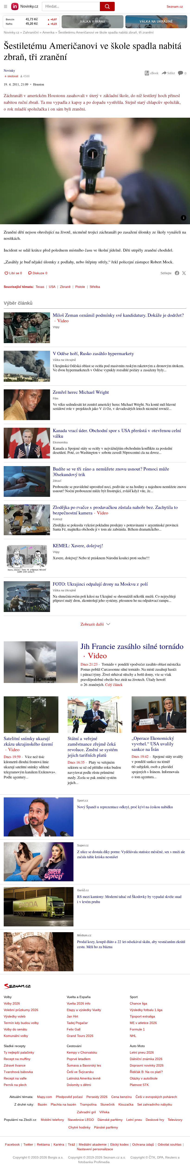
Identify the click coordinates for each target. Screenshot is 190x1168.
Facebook (12, 1144)
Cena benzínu (121, 1097)
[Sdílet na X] (184, 273)
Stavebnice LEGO (81, 1120)
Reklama (43, 1144)
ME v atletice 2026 (143, 1023)
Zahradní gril (86, 1112)
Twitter (28, 1144)
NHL (133, 1036)
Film (55, 398)
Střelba (95, 287)
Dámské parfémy (110, 1120)
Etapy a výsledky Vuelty (84, 1010)
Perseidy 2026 (97, 1097)
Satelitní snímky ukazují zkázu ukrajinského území (28, 741)
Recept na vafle (15, 1078)
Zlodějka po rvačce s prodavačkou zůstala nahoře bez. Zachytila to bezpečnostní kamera (115, 510)
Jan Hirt (72, 1016)
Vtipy (56, 327)
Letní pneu (134, 1120)
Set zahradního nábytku (154, 1104)
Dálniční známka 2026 (146, 1059)
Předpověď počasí (69, 1097)
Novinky (9, 70)
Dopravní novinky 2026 (147, 1065)
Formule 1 (137, 1029)
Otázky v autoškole (144, 1078)
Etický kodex (119, 1144)
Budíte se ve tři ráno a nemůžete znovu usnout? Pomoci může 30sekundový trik (111, 471)
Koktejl (57, 519)
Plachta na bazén (63, 1104)
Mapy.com (44, 1097)
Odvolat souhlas (169, 1144)
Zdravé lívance (14, 1065)
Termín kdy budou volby (21, 1023)
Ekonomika (60, 442)
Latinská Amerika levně (84, 1078)
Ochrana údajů (143, 1144)
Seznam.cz (175, 6)
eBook (154, 73)
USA (52, 287)
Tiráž (71, 1144)
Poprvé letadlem (79, 1059)
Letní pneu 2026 (142, 1052)
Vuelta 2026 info (78, 1003)
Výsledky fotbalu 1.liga (146, 1010)
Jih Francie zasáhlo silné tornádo (132, 646)
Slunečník (107, 1104)
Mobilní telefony (52, 1120)
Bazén (42, 1104)
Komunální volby (16, 1036)
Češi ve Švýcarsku (80, 1072)
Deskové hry (155, 1120)
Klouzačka (125, 1104)
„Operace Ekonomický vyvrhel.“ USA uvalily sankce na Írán (153, 743)
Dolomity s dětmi (79, 1085)
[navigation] (5, 6)
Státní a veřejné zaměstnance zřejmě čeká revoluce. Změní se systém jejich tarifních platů (93, 746)
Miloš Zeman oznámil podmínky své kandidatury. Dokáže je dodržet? (118, 315)
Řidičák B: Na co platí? (146, 1072)
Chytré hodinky (79, 1127)
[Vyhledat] (107, 6)
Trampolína (88, 1104)
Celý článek (114, 684)
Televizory (175, 1120)
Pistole (80, 287)
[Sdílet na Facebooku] (177, 273)
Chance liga (138, 1003)
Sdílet (171, 73)
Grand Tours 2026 (80, 1036)
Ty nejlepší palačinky (19, 1052)
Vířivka (104, 1112)
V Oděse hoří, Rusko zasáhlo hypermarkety (93, 353)
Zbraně (65, 287)
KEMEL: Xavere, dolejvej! (78, 545)
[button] (95, 171)
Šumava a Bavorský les (84, 1065)
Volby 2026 (12, 1003)
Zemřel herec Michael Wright (81, 392)
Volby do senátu (15, 1029)
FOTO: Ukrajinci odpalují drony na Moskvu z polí (100, 584)
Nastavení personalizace (95, 1149)
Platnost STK (139, 1085)
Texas (40, 287)
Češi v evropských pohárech (156, 1097)
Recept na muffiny (17, 1059)
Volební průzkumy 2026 (21, 1010)
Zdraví (57, 481)
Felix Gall (73, 1029)
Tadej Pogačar (77, 1023)
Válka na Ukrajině (64, 360)
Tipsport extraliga (142, 1016)
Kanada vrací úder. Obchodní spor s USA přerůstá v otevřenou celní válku (117, 433)
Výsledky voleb (14, 1016)
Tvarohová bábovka (18, 1072)
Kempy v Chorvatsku (82, 1052)
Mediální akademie (93, 1144)
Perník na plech (15, 1085)
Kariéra (59, 1144)
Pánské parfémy (106, 1127)
